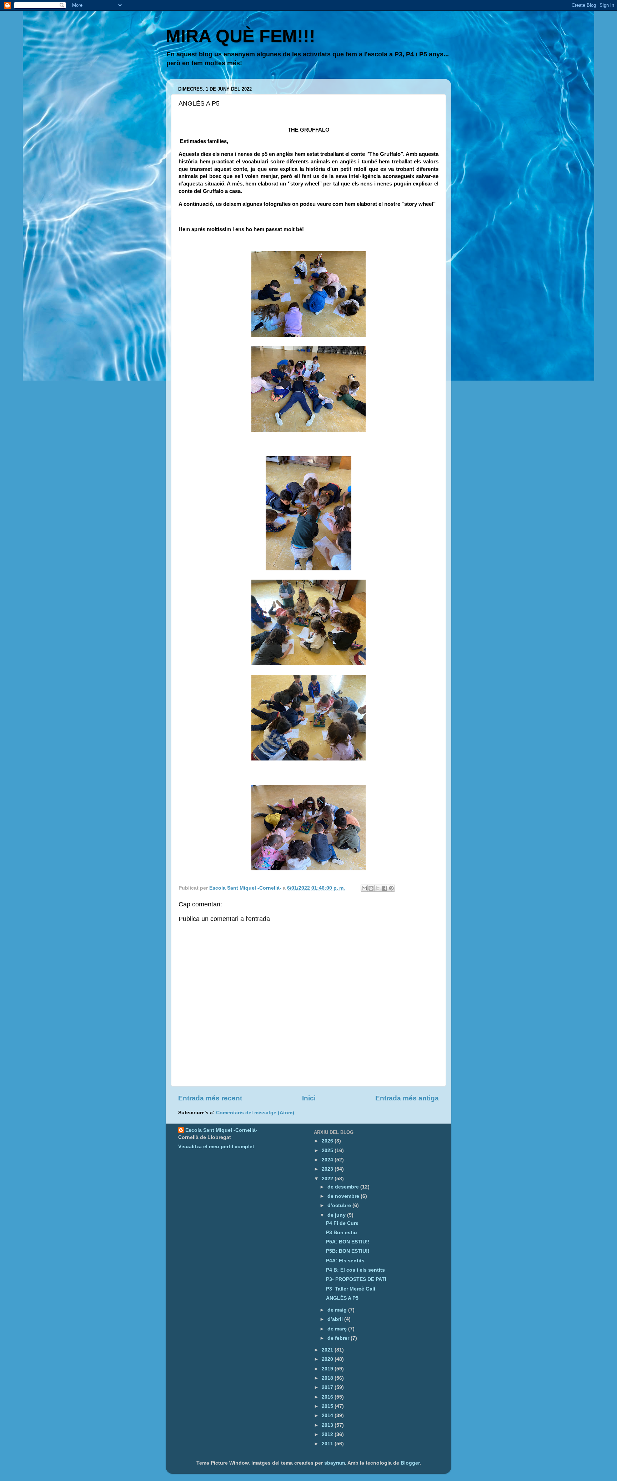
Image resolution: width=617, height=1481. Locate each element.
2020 (328, 1359)
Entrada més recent (210, 1098)
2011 (328, 1443)
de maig (337, 1310)
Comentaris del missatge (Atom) (255, 1112)
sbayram (334, 1463)
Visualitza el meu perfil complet (216, 1146)
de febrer (339, 1338)
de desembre (343, 1187)
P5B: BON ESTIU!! (348, 1251)
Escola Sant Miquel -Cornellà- (221, 1130)
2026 (328, 1141)
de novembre (344, 1196)
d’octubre (339, 1205)
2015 (328, 1406)
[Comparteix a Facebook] (384, 888)
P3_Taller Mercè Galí (350, 1289)
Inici (309, 1098)
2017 (328, 1387)
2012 (328, 1434)
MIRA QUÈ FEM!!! (240, 36)
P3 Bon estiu (341, 1232)
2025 (328, 1150)
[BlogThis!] (371, 888)
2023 (328, 1169)
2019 (328, 1368)
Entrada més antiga (407, 1098)
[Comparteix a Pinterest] (391, 888)
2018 (328, 1378)
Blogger (410, 1463)
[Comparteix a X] (377, 888)
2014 (328, 1415)
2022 (328, 1178)
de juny (337, 1215)
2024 (328, 1159)
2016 (328, 1397)
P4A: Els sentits (345, 1260)
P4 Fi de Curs (342, 1223)
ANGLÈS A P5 (342, 1298)
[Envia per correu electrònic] (364, 888)
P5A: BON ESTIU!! (348, 1242)
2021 (328, 1350)
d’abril (335, 1319)
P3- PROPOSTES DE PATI (356, 1279)
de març (337, 1329)
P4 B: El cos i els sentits (355, 1270)
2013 (328, 1425)
